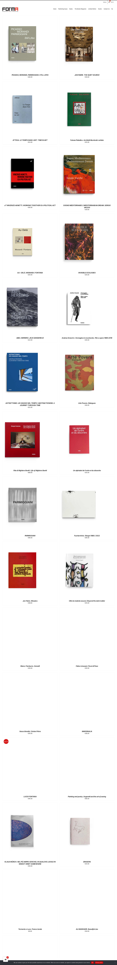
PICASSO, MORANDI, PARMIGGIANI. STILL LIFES (30, 75)
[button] (112, 8)
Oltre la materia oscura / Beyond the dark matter (87, 601)
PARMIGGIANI (30, 536)
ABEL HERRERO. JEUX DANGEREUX (30, 338)
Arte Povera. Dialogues (87, 403)
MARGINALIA (87, 731)
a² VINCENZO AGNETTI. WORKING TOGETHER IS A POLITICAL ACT (30, 205)
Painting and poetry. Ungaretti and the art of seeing (87, 797)
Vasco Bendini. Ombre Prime (30, 731)
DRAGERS (87, 862)
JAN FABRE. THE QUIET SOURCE (86, 75)
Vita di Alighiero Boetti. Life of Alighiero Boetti (30, 470)
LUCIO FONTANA (30, 797)
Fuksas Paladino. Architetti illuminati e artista (87, 140)
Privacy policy (99, 962)
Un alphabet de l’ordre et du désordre (87, 470)
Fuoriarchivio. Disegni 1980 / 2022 (87, 536)
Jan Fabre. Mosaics (30, 601)
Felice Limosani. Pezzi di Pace (87, 666)
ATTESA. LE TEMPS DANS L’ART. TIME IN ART (30, 140)
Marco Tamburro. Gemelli (30, 666)
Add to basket (18, 44)
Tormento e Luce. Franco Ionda (30, 929)
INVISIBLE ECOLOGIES (87, 273)
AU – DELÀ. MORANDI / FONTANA (30, 273)
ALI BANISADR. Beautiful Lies (87, 929)
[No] (115, 962)
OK (92, 962)
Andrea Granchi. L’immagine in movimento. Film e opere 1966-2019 (87, 338)
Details (28, 44)
